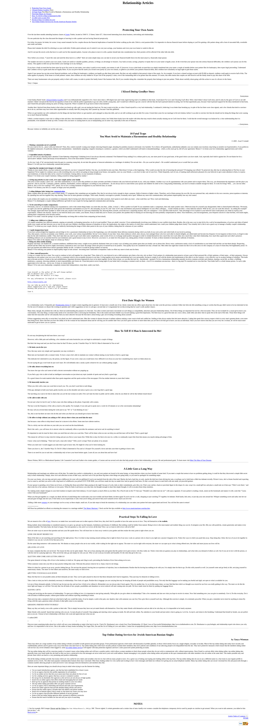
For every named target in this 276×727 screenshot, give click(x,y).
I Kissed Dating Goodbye (40, 10)
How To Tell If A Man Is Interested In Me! (46, 16)
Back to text (32, 712)
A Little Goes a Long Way (41, 18)
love (49, 521)
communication (59, 191)
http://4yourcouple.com (37, 282)
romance (44, 502)
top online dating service (74, 648)
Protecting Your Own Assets (41, 8)
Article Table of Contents (236, 716)
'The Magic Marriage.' (90, 508)
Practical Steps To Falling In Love (43, 20)
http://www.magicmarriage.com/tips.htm (136, 508)
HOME (245, 718)
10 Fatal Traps (37, 12)
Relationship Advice (63, 305)
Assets (67, 34)
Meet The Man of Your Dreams (200, 460)
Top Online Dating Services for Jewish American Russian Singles (54, 22)
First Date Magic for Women (41, 14)
